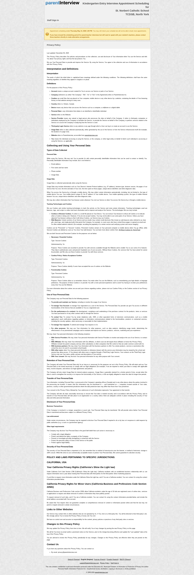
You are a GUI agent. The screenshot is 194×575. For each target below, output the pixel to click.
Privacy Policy (104, 563)
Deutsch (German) (74, 559)
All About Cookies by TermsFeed (129, 230)
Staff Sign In (53, 20)
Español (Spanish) (113, 559)
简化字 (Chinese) (125, 559)
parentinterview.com (91, 135)
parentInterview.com (101, 572)
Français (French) (100, 559)
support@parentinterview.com (89, 563)
